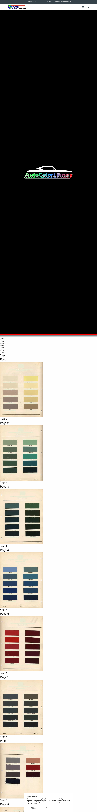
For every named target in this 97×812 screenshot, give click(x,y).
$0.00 (87, 7)
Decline (62, 808)
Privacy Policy (33, 803)
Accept (47, 808)
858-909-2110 (41, 2)
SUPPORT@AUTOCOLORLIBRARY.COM (59, 2)
